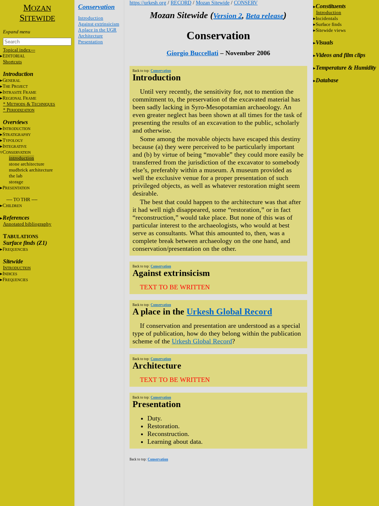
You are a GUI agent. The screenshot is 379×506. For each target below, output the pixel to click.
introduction (21, 158)
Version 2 (227, 15)
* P (18, 110)
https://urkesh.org (148, 3)
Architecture (90, 36)
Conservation (96, 6)
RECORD (181, 3)
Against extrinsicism (98, 24)
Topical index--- (19, 50)
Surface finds (329, 24)
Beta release (265, 15)
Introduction (90, 18)
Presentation (90, 41)
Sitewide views (331, 30)
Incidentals (327, 18)
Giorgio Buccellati (192, 53)
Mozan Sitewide (212, 3)
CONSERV (246, 3)
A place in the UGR (97, 30)
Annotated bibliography (27, 224)
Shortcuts (12, 61)
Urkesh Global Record (229, 311)
